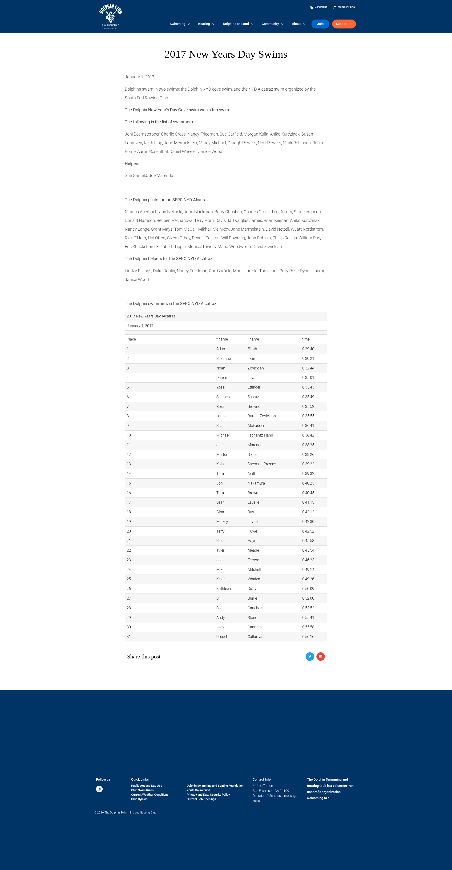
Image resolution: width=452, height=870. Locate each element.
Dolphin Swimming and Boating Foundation (215, 785)
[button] (310, 656)
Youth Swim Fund (198, 790)
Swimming (177, 24)
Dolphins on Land (236, 24)
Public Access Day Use (146, 785)
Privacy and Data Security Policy (208, 794)
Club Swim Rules (142, 790)
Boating (204, 24)
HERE (256, 800)
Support (342, 24)
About (296, 24)
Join (320, 24)
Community (270, 24)
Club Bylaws (139, 799)
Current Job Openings (201, 799)
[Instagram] (99, 789)
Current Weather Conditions (150, 794)
